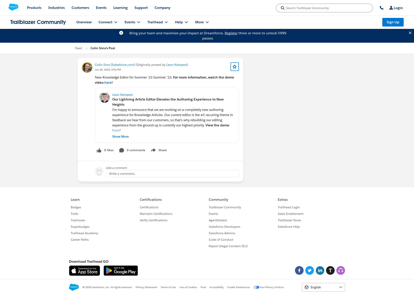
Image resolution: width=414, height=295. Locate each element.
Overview (84, 22)
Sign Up (393, 22)
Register (231, 33)
